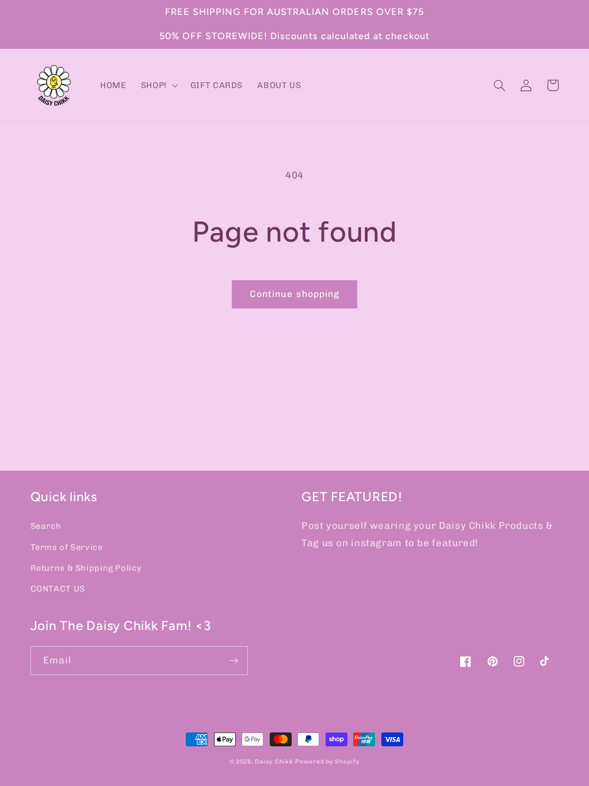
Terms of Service (66, 547)
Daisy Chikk (274, 761)
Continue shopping (294, 293)
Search (46, 526)
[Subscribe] (233, 660)
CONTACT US (57, 588)
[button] (158, 85)
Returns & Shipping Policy (86, 568)
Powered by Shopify (327, 761)
